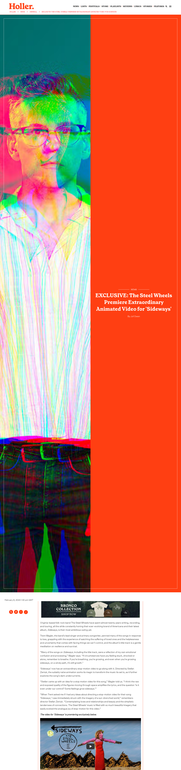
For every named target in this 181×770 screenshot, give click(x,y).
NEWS (22, 12)
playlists (115, 6)
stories (147, 6)
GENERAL (33, 12)
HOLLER (13, 12)
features (159, 6)
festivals (94, 6)
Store (105, 6)
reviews (127, 6)
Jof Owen (135, 316)
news (76, 6)
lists (84, 6)
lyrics (137, 6)
